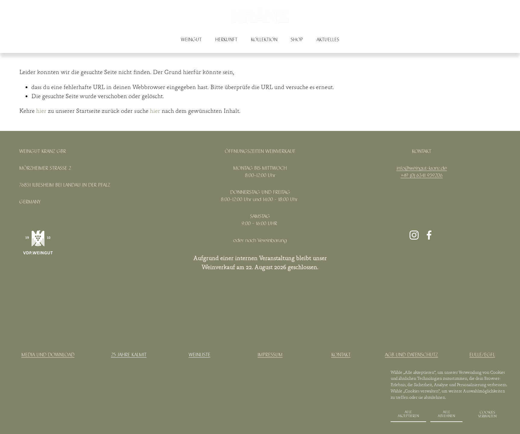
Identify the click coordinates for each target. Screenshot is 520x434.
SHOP (297, 40)
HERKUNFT (226, 40)
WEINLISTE (199, 355)
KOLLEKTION (264, 40)
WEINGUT (191, 40)
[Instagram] (414, 235)
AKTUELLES (328, 40)
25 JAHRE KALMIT (129, 355)
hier (41, 111)
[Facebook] (429, 235)
